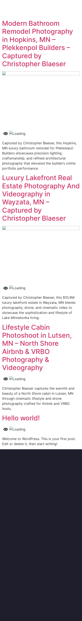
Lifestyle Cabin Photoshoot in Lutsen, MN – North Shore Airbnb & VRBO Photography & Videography (37, 347)
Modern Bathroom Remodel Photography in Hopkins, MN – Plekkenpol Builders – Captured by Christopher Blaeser (37, 43)
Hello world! (21, 418)
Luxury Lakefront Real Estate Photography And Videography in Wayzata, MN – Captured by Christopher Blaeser (41, 198)
